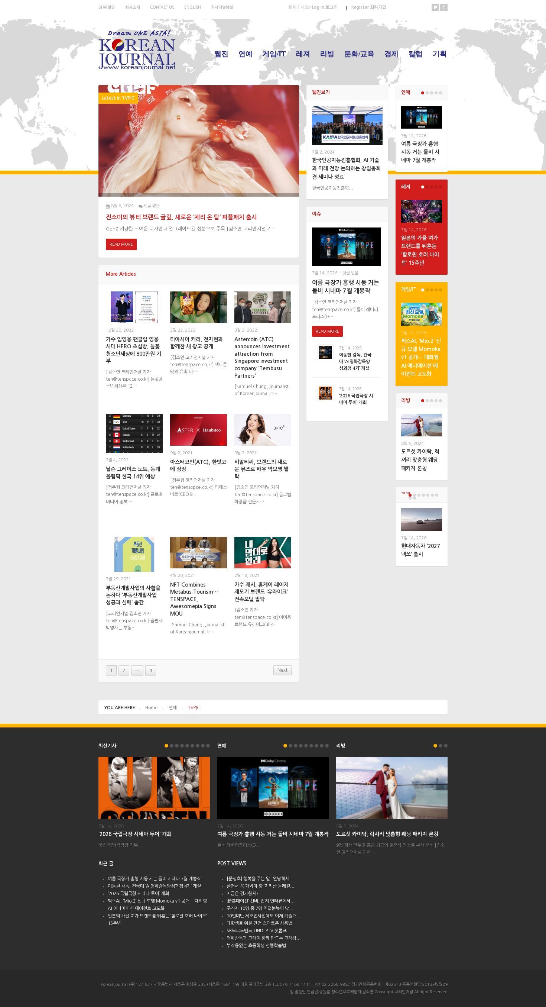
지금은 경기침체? (243, 893)
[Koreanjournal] (137, 49)
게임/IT (274, 53)
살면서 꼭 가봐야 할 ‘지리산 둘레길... (261, 886)
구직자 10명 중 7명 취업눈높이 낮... (260, 908)
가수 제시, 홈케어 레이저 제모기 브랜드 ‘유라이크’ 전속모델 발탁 (261, 592)
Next (282, 670)
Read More (121, 244)
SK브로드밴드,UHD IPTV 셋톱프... (259, 931)
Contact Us (162, 7)
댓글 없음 (152, 206)
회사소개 (132, 7)
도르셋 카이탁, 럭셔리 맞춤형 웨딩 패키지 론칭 (420, 460)
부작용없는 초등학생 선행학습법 (256, 945)
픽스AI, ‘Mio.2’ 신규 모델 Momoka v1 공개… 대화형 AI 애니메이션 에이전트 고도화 (421, 357)
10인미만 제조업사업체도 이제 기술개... (264, 916)
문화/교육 (359, 53)
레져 (303, 53)
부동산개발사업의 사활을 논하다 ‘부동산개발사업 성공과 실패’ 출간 (133, 595)
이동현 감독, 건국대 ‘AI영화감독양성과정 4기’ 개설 (355, 362)
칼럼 (416, 53)
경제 (391, 53)
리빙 (327, 53)
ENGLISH (192, 7)
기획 (440, 53)
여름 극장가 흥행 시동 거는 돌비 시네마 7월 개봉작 (420, 152)
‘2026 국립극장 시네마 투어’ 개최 (135, 834)
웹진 (221, 53)
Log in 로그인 (313, 7)
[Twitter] (435, 7)
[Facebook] (444, 7)
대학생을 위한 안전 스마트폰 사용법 (259, 923)
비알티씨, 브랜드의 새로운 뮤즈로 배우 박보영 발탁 (261, 469)
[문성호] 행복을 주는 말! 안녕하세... (260, 879)
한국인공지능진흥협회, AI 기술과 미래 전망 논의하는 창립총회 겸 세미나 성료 (346, 169)
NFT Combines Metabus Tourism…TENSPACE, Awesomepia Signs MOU (194, 599)
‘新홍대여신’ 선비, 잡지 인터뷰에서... (261, 901)
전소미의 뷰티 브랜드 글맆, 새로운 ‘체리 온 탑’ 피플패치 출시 (181, 217)
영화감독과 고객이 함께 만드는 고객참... (264, 938)
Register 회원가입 (368, 7)
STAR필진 (106, 7)
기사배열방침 (222, 7)
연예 (245, 53)
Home (151, 708)
